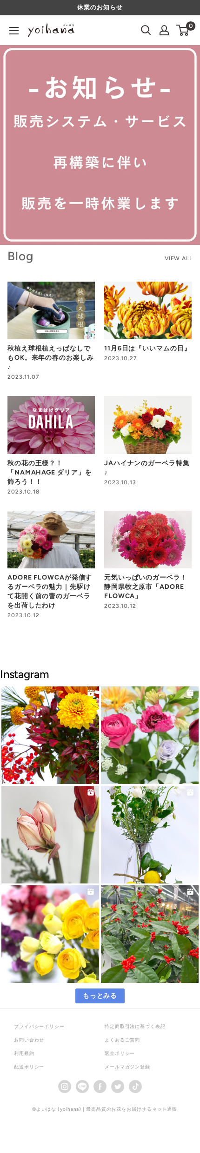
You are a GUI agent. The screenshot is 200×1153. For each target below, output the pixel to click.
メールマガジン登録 (127, 1067)
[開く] (146, 30)
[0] (183, 30)
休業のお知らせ (99, 7)
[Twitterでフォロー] (117, 1086)
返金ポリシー (120, 1053)
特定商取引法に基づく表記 (135, 1026)
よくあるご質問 (122, 1040)
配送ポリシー (29, 1067)
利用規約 (24, 1053)
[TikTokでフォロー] (135, 1086)
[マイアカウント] (164, 30)
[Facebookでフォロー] (100, 1086)
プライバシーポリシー (39, 1026)
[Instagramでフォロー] (64, 1086)
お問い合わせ (29, 1040)
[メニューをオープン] (14, 30)
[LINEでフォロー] (82, 1086)
